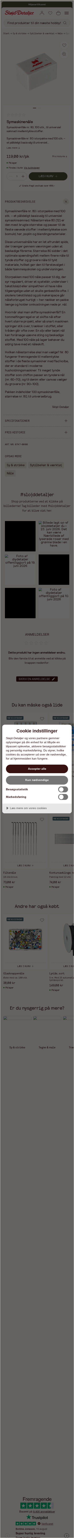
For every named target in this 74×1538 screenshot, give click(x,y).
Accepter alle (37, 768)
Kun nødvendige (37, 780)
